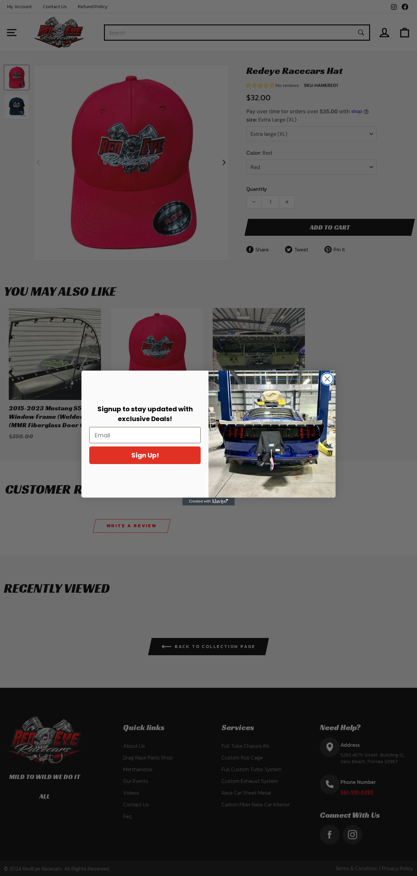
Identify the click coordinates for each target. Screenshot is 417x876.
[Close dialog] (327, 379)
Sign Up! (145, 455)
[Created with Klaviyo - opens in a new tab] (208, 501)
